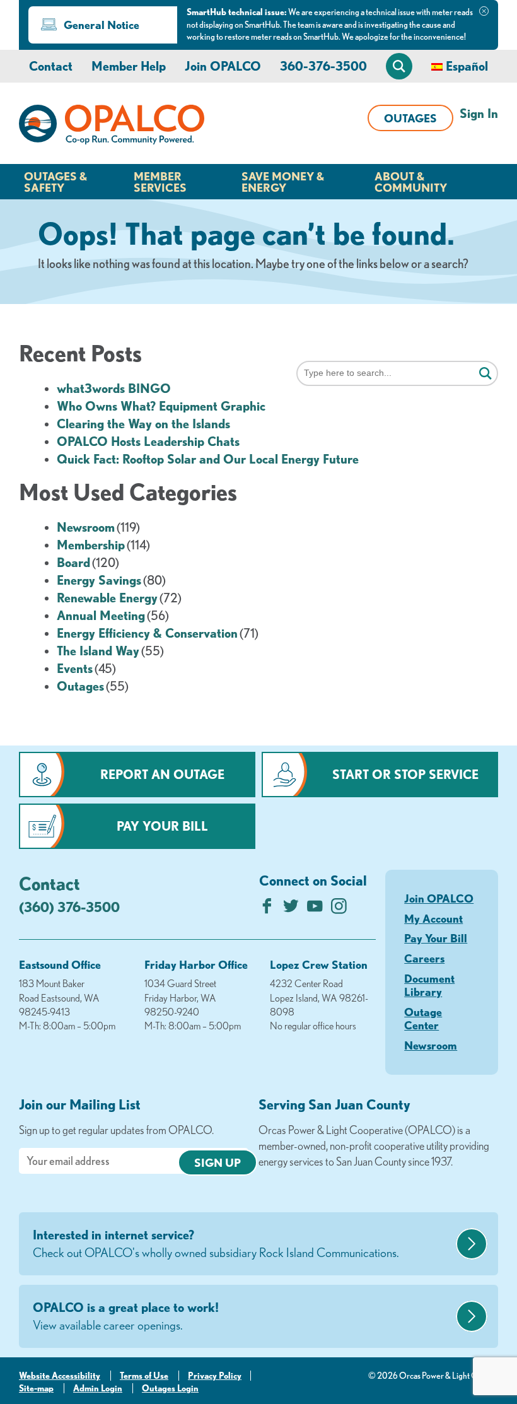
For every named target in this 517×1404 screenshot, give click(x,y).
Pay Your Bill (162, 826)
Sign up (217, 1162)
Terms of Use (144, 1376)
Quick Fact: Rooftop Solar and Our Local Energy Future (208, 459)
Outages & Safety (55, 182)
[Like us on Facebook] (267, 909)
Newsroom (86, 527)
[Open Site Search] (399, 66)
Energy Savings (99, 580)
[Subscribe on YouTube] (315, 909)
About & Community (411, 182)
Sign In (479, 113)
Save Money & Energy (282, 182)
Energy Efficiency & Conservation (147, 633)
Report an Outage (162, 774)
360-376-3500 (323, 66)
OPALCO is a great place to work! (126, 1316)
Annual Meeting (101, 615)
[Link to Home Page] (111, 127)
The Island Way (98, 650)
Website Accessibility (59, 1376)
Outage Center (423, 1018)
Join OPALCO (223, 66)
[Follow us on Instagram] (339, 909)
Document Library (429, 985)
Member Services (160, 182)
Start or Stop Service (405, 774)
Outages (410, 118)
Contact (51, 66)
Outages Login (170, 1388)
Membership (91, 544)
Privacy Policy (214, 1376)
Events (75, 668)
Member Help (128, 66)
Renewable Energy (107, 597)
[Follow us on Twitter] (291, 909)
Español (467, 66)
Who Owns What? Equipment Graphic (161, 406)
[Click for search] (485, 374)
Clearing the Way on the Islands (143, 423)
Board (73, 562)
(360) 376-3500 (69, 907)
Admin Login (97, 1388)
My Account (433, 918)
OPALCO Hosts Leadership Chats (148, 441)
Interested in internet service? (216, 1243)
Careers (424, 958)
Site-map (36, 1388)
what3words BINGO (114, 388)
